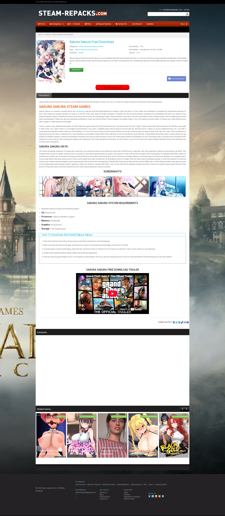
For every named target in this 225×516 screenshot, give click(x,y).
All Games (88, 46)
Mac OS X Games (93, 484)
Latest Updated (161, 484)
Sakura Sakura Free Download (86, 50)
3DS (145, 484)
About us (103, 493)
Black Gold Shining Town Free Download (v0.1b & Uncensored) (172, 451)
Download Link (114, 87)
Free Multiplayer (123, 484)
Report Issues (129, 499)
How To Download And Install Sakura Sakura (67, 234)
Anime (95, 46)
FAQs (126, 493)
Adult (47, 34)
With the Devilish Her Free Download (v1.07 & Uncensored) (81, 451)
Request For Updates (132, 497)
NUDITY (101, 46)
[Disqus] (112, 372)
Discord (186, 10)
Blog (101, 495)
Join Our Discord (177, 79)
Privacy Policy (105, 497)
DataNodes (76, 70)
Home (40, 34)
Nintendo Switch (108, 484)
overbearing (80, 111)
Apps (151, 484)
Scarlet (80, 53)
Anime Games (136, 484)
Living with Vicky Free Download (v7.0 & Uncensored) (112, 451)
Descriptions (44, 95)
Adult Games (80, 484)
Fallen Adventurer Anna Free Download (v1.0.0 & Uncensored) (141, 451)
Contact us (104, 499)
